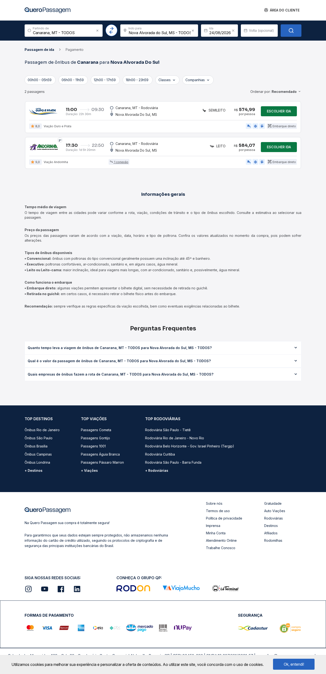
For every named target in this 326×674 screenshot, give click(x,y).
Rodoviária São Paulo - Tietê (168, 430)
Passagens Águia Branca (100, 454)
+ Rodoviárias (156, 470)
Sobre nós (214, 503)
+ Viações (89, 470)
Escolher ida (279, 111)
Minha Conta (216, 533)
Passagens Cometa (96, 430)
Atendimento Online (221, 540)
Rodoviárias (273, 518)
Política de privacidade (224, 518)
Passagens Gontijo (95, 438)
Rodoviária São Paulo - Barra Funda (173, 462)
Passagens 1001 (93, 446)
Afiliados (271, 533)
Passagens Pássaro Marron (102, 462)
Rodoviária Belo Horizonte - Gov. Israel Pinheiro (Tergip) (189, 446)
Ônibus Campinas (38, 454)
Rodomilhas (273, 540)
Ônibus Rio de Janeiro (42, 430)
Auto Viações (274, 511)
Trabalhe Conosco (220, 548)
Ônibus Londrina (37, 462)
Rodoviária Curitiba (160, 454)
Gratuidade (273, 503)
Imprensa (213, 526)
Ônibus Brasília (36, 446)
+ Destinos (33, 470)
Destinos (271, 526)
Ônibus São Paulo (39, 438)
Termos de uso (218, 511)
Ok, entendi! (294, 664)
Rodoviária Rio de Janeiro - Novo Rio (174, 438)
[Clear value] (233, 30)
